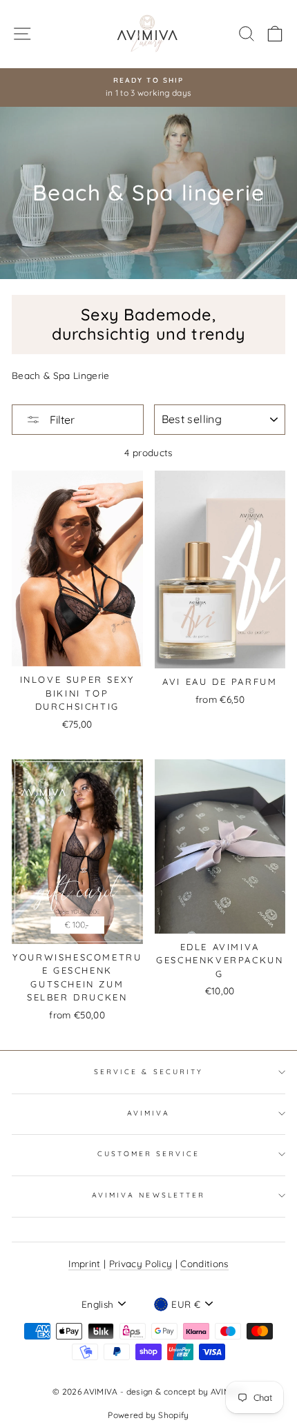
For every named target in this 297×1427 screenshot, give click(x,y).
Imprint (84, 1263)
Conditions (204, 1263)
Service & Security (148, 1071)
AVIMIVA (148, 1113)
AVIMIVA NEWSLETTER (148, 1195)
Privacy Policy (141, 1263)
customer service (148, 1153)
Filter (61, 420)
